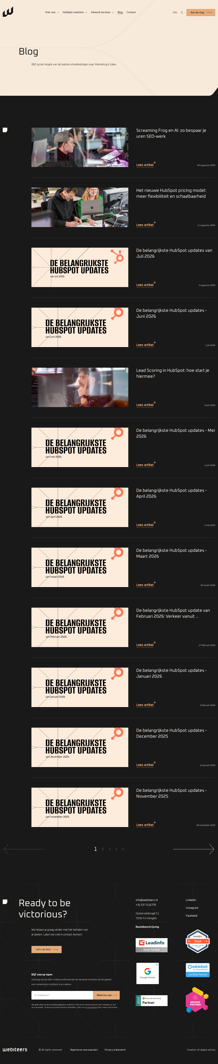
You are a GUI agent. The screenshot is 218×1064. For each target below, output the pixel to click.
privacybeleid (91, 1007)
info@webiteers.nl (147, 900)
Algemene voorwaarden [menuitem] (84, 1050)
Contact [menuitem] (131, 12)
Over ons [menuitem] (50, 12)
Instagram (192, 908)
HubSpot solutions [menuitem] (73, 12)
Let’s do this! (43, 949)
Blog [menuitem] (120, 12)
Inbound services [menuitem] (100, 12)
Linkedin (191, 900)
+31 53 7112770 (146, 905)
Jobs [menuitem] (175, 12)
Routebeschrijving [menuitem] (147, 927)
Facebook (191, 915)
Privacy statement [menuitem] (115, 1050)
